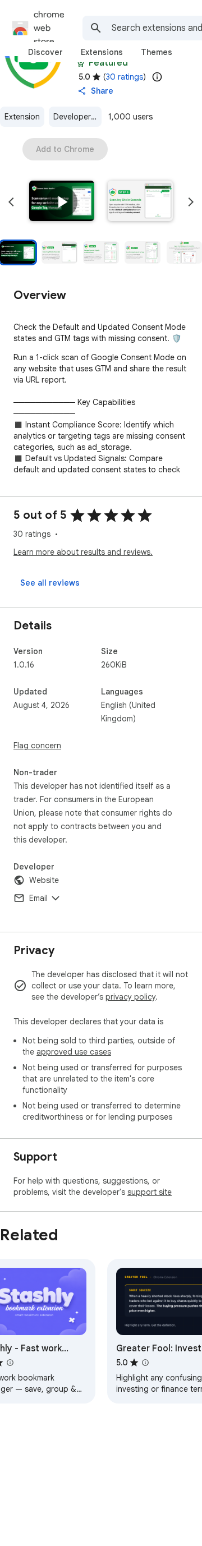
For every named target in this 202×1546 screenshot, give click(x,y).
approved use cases (73, 1052)
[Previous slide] (11, 202)
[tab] (45, 52)
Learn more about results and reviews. (83, 552)
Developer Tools (77, 117)
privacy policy (130, 997)
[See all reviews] (49, 582)
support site (149, 1192)
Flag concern (37, 745)
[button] (62, 202)
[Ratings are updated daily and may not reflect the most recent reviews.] (157, 77)
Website (44, 880)
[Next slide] (191, 202)
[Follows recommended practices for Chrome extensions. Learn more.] (80, 62)
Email (38, 898)
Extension (22, 117)
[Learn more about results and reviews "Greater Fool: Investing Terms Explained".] (145, 1362)
